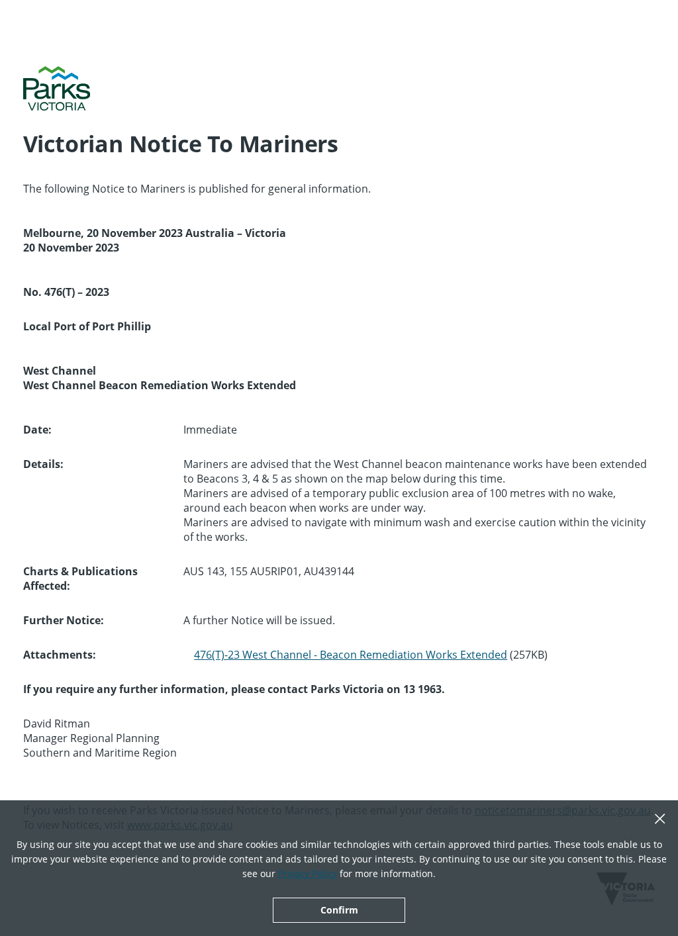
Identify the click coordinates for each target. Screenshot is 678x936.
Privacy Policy (307, 873)
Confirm (339, 910)
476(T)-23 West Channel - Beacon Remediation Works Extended (350, 654)
